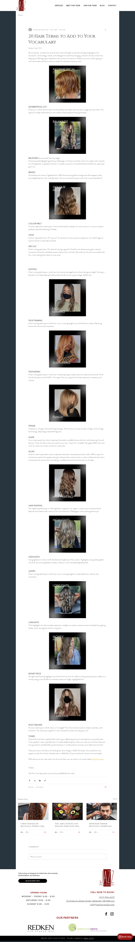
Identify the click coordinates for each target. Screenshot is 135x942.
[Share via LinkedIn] (40, 780)
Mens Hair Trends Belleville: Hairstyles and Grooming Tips (100, 825)
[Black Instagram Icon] (112, 914)
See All (115, 799)
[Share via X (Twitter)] (35, 780)
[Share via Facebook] (29, 780)
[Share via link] (45, 780)
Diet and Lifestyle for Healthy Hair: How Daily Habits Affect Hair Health (67, 825)
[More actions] (105, 29)
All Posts (20, 15)
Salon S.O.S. (89, 938)
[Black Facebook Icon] (106, 914)
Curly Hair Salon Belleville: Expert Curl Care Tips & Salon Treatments (32, 825)
